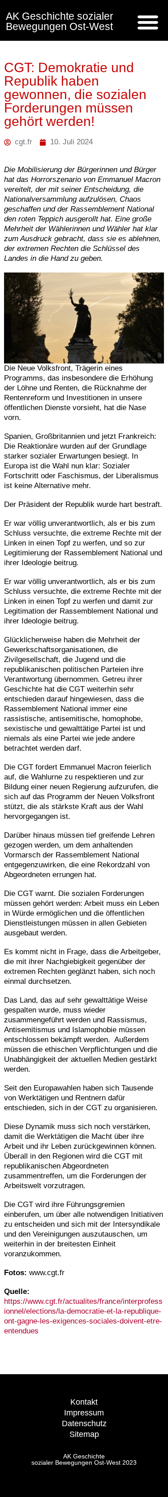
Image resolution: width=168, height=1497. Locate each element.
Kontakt (84, 1401)
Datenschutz (84, 1423)
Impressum (84, 1412)
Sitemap (84, 1434)
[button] (148, 22)
